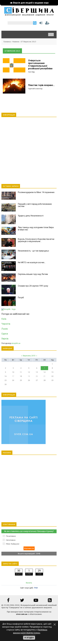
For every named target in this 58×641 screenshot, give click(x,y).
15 (52, 372)
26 (29, 380)
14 (44, 372)
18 (21, 376)
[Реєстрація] (47, 24)
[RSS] (49, 601)
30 (5, 384)
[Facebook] (8, 601)
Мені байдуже (12, 544)
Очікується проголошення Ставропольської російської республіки (40, 64)
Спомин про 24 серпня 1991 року (33, 286)
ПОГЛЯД (31, 72)
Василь (29, 583)
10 (13, 372)
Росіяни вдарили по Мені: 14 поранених (36, 192)
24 (13, 380)
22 (52, 376)
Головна (7, 41)
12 (29, 372)
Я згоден (29, 638)
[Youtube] (36, 601)
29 (52, 380)
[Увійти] (40, 24)
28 (44, 380)
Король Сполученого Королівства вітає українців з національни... (36, 240)
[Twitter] (22, 601)
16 (5, 376)
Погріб (21, 297)
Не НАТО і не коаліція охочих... (32, 262)
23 (5, 380)
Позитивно (11, 536)
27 (37, 380)
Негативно (10, 540)
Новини (15, 41)
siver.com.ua (21, 614)
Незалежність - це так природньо (33, 251)
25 (21, 380)
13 (37, 372)
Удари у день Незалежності (31, 216)
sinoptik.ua (15, 343)
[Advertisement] (29, 149)
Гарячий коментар (35, 88)
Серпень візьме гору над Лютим (33, 274)
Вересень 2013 (29, 356)
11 (21, 372)
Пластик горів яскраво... (41, 85)
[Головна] (29, 15)
